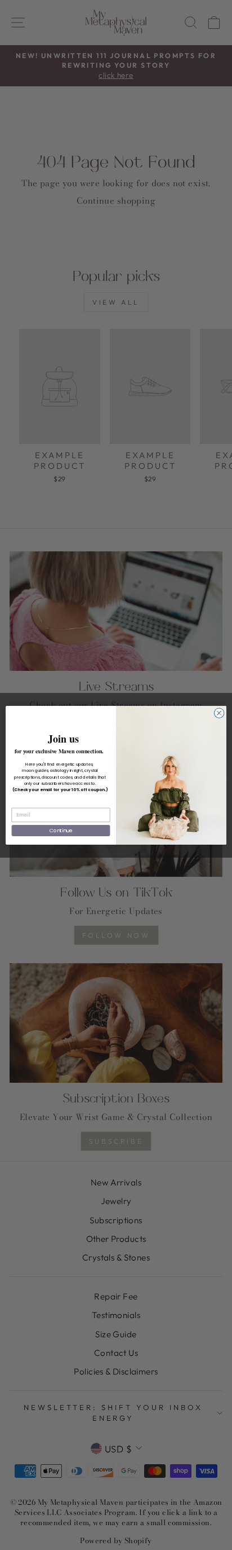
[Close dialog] (219, 713)
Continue (61, 830)
